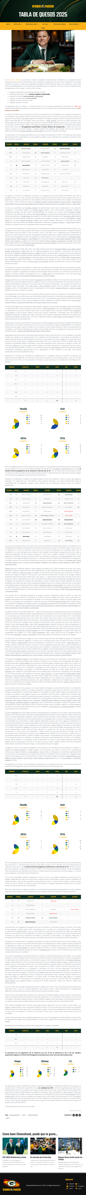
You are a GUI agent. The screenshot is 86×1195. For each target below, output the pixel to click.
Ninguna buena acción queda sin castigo (70, 1158)
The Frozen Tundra (59, 24)
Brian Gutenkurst (14, 1115)
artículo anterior (15, 80)
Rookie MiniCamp (32, 1115)
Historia (45, 24)
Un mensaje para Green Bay (40, 1157)
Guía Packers (73, 24)
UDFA (7, 1118)
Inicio (8, 24)
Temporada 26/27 (31, 24)
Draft (23, 1115)
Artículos (17, 24)
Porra (43, 28)
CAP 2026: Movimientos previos (14, 1157)
